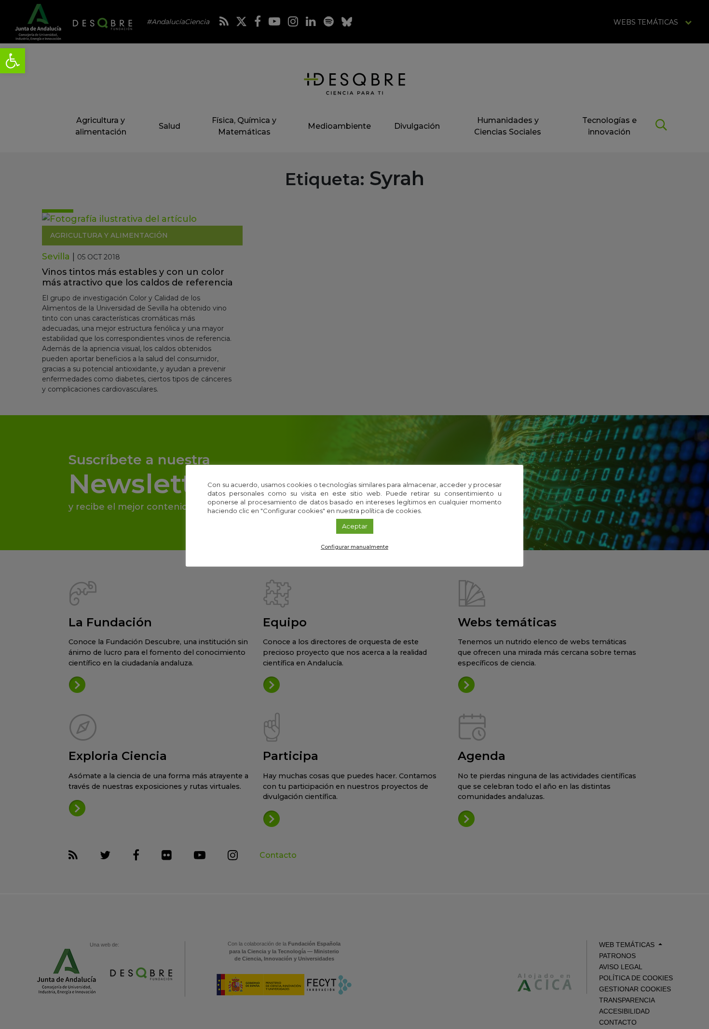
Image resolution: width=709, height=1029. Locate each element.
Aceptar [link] (355, 526)
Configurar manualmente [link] (354, 546)
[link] (12, 60)
